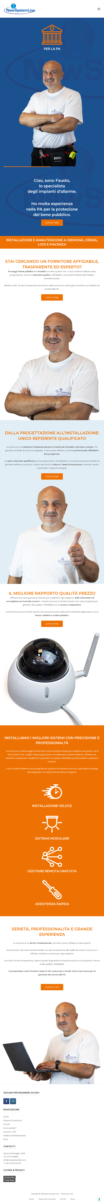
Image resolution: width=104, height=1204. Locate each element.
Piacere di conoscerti (12, 1120)
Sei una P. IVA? (9, 1131)
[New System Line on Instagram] (13, 1101)
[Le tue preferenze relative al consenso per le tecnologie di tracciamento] (99, 1199)
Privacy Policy (9, 1177)
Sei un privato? (9, 1128)
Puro (71, 1194)
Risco (5, 1139)
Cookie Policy (9, 1180)
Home (6, 1116)
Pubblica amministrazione (14, 1135)
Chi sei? (6, 1124)
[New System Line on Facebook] (6, 1101)
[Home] (19, 8)
